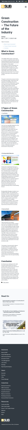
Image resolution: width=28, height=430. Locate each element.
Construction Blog (5, 404)
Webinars (3, 410)
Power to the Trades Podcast (7, 408)
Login (26, 1)
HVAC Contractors (5, 387)
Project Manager (4, 379)
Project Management (5, 354)
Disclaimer (16, 424)
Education (6, 282)
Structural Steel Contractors (7, 397)
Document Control (5, 358)
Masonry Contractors (5, 393)
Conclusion (6, 48)
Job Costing (3, 362)
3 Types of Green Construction (10, 46)
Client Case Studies (5, 406)
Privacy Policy (11, 424)
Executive (3, 373)
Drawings (3, 364)
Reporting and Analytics (6, 366)
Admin (3, 36)
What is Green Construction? (9, 44)
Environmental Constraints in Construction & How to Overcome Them (13, 301)
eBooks (3, 412)
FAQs (2, 414)
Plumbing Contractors (6, 395)
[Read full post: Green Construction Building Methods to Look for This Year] (14, 328)
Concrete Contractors (6, 389)
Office (2, 377)
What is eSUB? (4, 352)
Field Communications (6, 356)
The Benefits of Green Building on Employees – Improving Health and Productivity (14, 311)
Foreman (3, 375)
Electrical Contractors (6, 385)
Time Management (5, 360)
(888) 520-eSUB (11, 1)
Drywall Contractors (5, 391)
